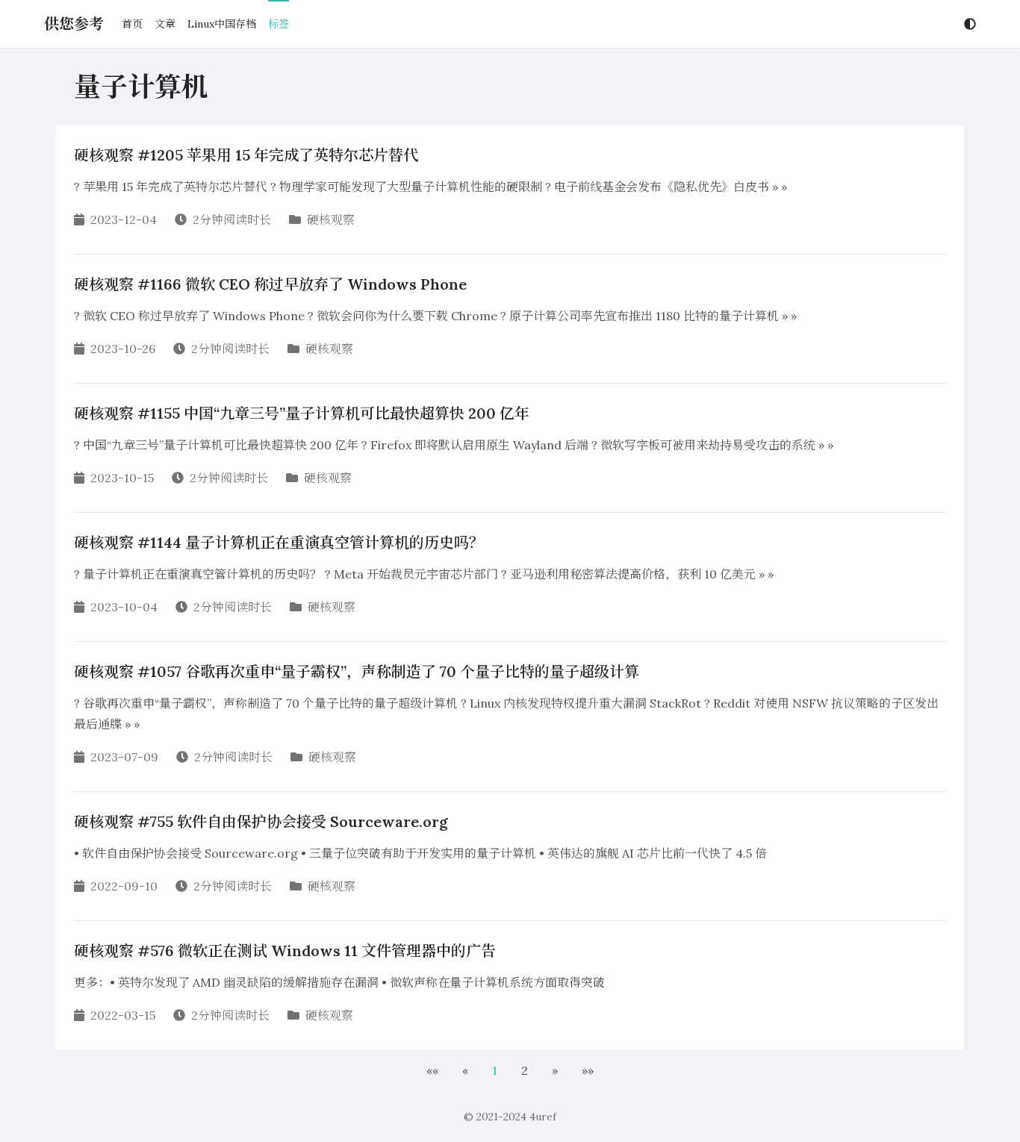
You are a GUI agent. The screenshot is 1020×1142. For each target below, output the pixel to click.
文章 (165, 24)
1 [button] (494, 1070)
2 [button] (524, 1070)
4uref (542, 1116)
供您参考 (74, 23)
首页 (132, 24)
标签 (278, 24)
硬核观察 (331, 219)
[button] (432, 1070)
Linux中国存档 (221, 24)
